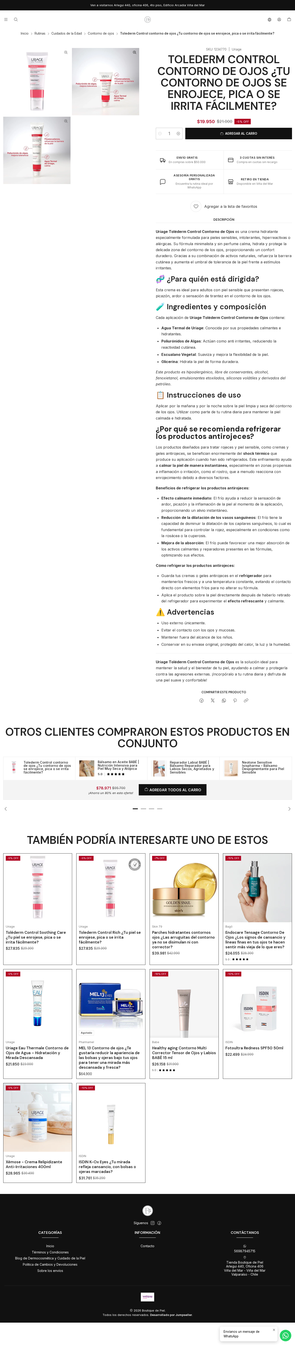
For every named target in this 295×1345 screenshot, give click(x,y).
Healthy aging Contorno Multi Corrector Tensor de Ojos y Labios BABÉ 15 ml (184, 1052)
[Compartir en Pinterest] (235, 701)
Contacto (147, 1246)
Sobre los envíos (50, 1271)
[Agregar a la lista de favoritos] (65, 882)
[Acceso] (279, 19)
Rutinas (40, 33)
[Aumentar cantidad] (178, 133)
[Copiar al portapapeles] (246, 701)
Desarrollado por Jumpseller (171, 1315)
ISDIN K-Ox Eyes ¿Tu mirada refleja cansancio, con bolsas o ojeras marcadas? (107, 1166)
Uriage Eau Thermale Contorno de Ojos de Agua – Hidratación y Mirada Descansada (37, 1052)
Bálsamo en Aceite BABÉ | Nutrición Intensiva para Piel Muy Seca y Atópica (118, 765)
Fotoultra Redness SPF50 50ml (254, 1047)
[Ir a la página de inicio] (147, 19)
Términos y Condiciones (50, 1252)
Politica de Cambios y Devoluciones (50, 1264)
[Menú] (6, 19)
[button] (135, 809)
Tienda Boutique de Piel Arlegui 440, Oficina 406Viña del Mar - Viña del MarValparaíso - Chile (245, 1268)
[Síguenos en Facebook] (159, 1223)
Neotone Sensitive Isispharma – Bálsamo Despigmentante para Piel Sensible (263, 767)
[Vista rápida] (65, 893)
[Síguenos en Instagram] (152, 1223)
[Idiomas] (269, 19)
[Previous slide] (6, 809)
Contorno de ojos (101, 33)
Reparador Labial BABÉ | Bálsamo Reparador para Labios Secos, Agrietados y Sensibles (192, 767)
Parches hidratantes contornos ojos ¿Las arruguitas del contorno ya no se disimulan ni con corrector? (183, 939)
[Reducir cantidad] (160, 133)
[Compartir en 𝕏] (213, 701)
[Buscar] (15, 19)
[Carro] (289, 19)
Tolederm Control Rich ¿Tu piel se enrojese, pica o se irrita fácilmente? (110, 937)
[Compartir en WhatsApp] (224, 701)
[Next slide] (288, 809)
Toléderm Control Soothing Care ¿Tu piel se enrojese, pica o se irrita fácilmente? (36, 937)
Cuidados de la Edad (66, 33)
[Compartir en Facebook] (201, 701)
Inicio (25, 33)
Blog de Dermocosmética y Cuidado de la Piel (50, 1258)
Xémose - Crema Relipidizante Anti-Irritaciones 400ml (34, 1164)
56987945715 (244, 1251)
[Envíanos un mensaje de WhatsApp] (285, 1335)
